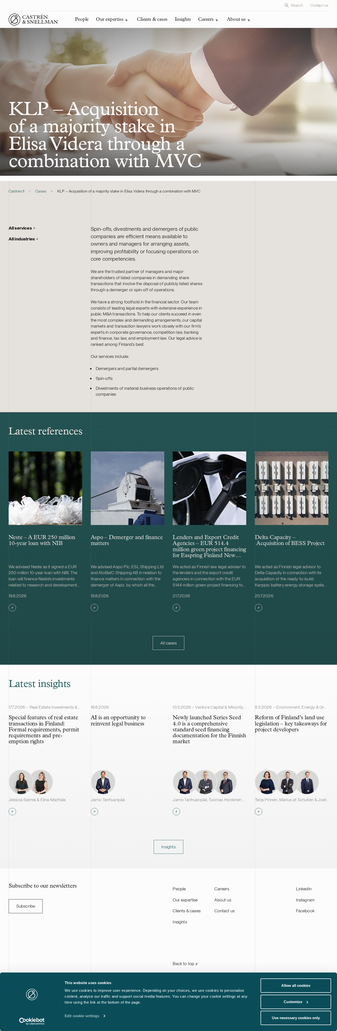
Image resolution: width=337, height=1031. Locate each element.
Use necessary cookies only (296, 1018)
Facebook (305, 910)
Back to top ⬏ (185, 963)
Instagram (305, 899)
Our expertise (185, 899)
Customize (293, 1002)
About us (222, 899)
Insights (180, 921)
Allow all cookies (295, 985)
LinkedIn (304, 888)
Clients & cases (187, 910)
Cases (40, 191)
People (179, 888)
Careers (221, 888)
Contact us (319, 5)
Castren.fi (17, 191)
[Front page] (33, 19)
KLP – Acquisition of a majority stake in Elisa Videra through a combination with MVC (128, 191)
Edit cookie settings (82, 1016)
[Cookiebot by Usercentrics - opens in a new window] (32, 1021)
